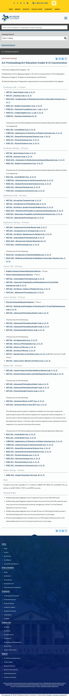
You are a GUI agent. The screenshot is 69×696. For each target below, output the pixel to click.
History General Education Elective (19, 275)
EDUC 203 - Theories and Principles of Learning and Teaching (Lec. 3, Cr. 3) (34, 211)
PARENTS (17, 9)
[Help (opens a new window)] (66, 58)
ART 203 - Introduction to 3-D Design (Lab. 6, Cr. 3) (25, 231)
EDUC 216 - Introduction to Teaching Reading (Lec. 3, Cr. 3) (28, 255)
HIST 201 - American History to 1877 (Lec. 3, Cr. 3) (25, 401)
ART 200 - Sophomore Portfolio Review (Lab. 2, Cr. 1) (26, 227)
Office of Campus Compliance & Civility (15, 683)
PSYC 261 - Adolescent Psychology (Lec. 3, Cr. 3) (25, 292)
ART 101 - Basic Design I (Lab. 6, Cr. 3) (20, 92)
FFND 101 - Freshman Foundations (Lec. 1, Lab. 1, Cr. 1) (27, 109)
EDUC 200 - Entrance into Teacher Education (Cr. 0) (26, 241)
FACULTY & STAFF (36, 9)
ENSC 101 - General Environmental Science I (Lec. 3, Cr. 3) (28, 136)
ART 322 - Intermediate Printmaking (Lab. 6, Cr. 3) (25, 238)
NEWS (11, 9)
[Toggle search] (54, 3)
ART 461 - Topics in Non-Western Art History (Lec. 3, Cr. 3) (28, 361)
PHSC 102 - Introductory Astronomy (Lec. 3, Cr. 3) (25, 191)
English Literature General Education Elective (23, 271)
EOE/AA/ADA (47, 683)
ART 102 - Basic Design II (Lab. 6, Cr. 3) (21, 153)
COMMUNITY (48, 9)
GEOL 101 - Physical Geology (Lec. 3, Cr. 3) (22, 140)
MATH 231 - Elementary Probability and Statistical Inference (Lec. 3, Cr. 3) (34, 214)
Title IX (38, 686)
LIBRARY (57, 9)
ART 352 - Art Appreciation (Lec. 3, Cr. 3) (21, 340)
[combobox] (34, 27)
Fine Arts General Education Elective (20, 302)
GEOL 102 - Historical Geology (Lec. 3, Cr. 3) (23, 187)
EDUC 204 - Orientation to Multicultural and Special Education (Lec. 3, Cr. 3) (35, 160)
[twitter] (17, 3)
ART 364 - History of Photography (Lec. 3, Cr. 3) (24, 344)
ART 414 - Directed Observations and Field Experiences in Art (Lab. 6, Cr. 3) (34, 374)
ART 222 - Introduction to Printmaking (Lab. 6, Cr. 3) (26, 204)
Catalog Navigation (11, 52)
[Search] (65, 38)
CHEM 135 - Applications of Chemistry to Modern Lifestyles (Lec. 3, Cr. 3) (34, 133)
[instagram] (20, 3)
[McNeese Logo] (11, 18)
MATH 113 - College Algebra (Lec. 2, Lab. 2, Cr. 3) (24, 113)
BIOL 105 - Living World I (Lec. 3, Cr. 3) (20, 130)
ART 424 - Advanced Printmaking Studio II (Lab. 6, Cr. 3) (27, 327)
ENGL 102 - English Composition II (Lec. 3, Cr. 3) (24, 163)
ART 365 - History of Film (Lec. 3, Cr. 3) (21, 347)
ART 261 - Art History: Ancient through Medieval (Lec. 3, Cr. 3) (29, 207)
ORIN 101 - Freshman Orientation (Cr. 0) (21, 116)
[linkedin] (24, 3)
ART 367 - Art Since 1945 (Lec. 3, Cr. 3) (20, 350)
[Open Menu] (65, 18)
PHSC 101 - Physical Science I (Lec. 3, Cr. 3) (22, 143)
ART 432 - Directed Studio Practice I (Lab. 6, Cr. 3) (25, 330)
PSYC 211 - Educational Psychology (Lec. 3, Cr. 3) (25, 218)
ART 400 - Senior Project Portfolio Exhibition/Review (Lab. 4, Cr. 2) (31, 370)
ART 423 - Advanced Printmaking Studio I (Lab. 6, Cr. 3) (27, 313)
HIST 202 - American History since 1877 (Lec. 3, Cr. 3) (26, 405)
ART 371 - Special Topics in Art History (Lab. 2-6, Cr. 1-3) (27, 354)
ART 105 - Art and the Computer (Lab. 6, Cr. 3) (23, 200)
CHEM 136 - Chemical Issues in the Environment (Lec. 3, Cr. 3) (29, 180)
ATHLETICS (26, 9)
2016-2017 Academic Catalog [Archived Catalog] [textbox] (22, 27)
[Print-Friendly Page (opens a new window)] (62, 58)
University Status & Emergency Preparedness (26, 684)
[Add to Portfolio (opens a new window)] (56, 58)
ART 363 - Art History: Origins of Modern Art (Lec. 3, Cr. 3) (28, 289)
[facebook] (14, 3)
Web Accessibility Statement (49, 686)
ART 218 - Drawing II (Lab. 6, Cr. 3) (19, 156)
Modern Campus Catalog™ (57, 695)
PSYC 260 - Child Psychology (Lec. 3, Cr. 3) (22, 245)
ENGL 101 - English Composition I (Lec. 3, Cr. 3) (24, 106)
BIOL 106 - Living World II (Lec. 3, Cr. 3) (21, 177)
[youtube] (27, 3)
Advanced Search (8, 45)
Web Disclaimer (56, 683)
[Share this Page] (59, 58)
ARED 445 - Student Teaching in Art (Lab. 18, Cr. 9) (25, 475)
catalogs (7, 695)
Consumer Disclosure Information (26, 686)
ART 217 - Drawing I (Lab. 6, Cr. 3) (19, 96)
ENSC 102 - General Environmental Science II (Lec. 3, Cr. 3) (28, 184)
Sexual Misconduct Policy (35, 683)
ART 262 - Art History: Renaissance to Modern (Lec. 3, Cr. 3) (28, 234)
